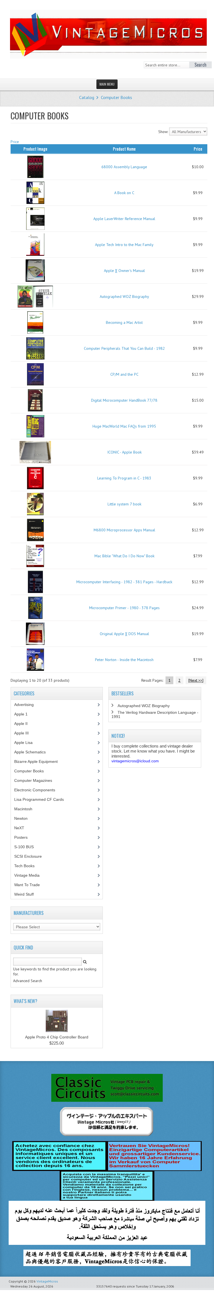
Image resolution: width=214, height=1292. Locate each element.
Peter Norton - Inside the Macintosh (124, 659)
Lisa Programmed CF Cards (42, 799)
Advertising (27, 704)
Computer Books (116, 97)
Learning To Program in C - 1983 (124, 478)
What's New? (25, 1001)
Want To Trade (27, 885)
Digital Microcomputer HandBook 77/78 (124, 400)
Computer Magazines (37, 780)
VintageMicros (47, 1281)
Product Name (124, 149)
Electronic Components (37, 790)
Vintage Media (30, 875)
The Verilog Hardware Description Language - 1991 (154, 714)
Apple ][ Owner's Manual (124, 270)
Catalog (86, 97)
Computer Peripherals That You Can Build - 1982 (124, 348)
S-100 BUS (27, 847)
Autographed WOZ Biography (124, 296)
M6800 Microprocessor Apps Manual (124, 529)
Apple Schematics (33, 752)
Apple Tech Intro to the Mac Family (124, 244)
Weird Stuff (27, 894)
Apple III (24, 733)
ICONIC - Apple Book (124, 452)
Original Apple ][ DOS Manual (124, 633)
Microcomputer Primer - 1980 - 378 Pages (124, 607)
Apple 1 (24, 714)
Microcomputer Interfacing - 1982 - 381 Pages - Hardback (124, 581)
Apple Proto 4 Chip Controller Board (56, 1037)
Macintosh (26, 809)
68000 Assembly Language (124, 166)
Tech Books (28, 866)
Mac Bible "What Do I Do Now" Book (124, 555)
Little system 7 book (124, 504)
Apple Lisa (27, 742)
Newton (21, 818)
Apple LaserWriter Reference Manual (124, 218)
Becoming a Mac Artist (124, 322)
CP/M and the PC (124, 374)
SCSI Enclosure (31, 856)
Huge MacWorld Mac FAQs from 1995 (124, 426)
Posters (24, 837)
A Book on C (124, 192)
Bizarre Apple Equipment (39, 761)
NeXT (19, 828)
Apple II (24, 723)
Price (15, 141)
